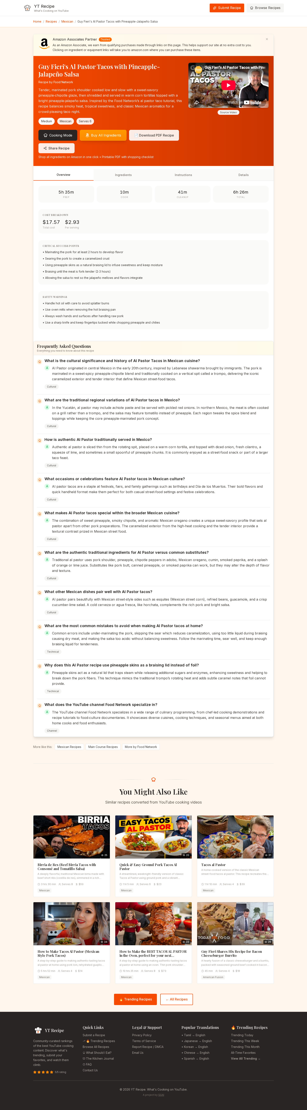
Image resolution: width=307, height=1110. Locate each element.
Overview (63, 174)
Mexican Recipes (69, 747)
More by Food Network (141, 747)
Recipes (51, 21)
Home (37, 21)
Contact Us (90, 1070)
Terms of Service (144, 1041)
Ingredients (123, 175)
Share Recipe (59, 148)
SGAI (161, 1094)
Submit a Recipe (94, 1035)
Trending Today (242, 1035)
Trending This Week (245, 1041)
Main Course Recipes (103, 747)
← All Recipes (177, 999)
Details (243, 175)
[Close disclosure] (267, 39)
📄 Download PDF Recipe (154, 135)
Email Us (137, 1052)
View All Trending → (246, 1058)
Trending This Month (245, 1047)
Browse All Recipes (96, 1047)
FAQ (89, 1064)
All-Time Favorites (243, 1052)
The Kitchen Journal (100, 1058)
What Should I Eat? (99, 1052)
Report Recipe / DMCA (148, 1047)
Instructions (183, 175)
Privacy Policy (142, 1035)
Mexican (67, 21)
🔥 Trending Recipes (135, 999)
